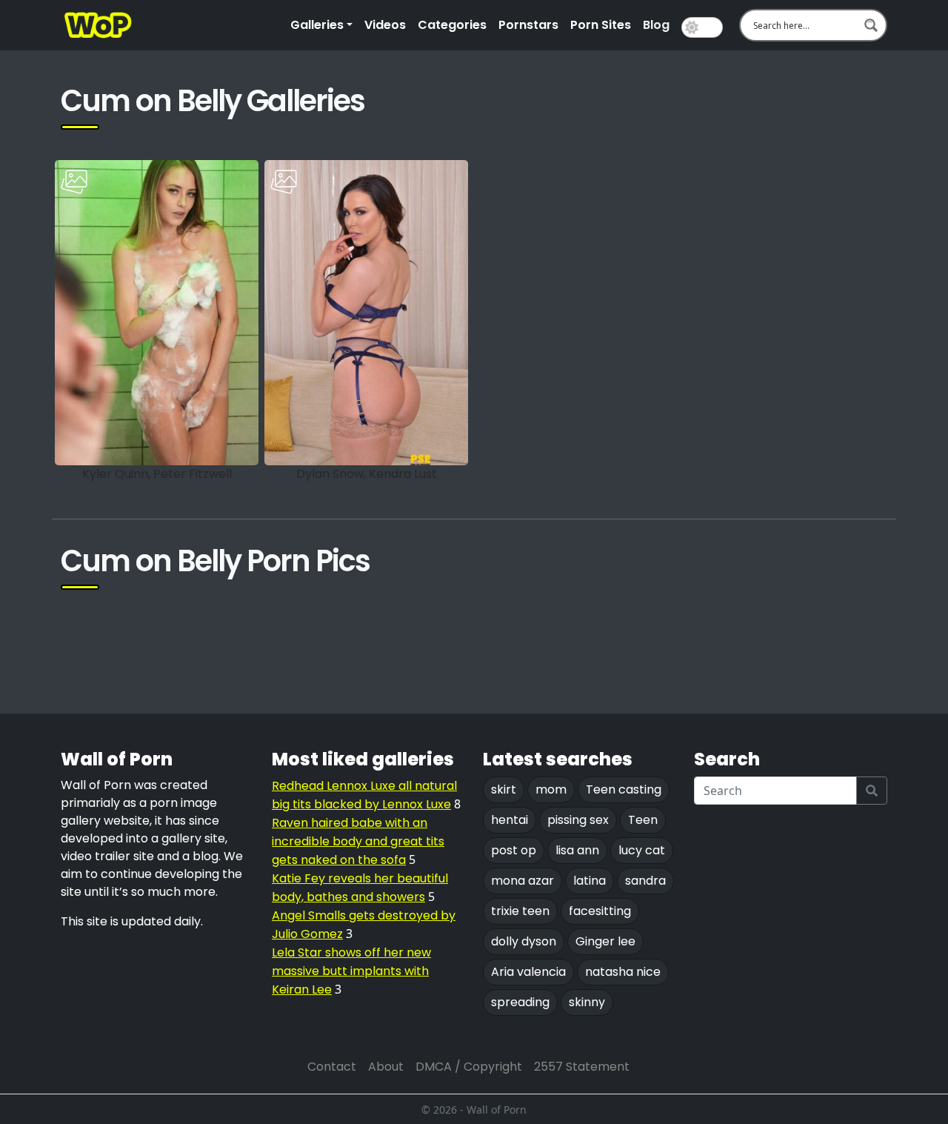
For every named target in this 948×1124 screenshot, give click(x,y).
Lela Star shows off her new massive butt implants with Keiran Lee (351, 971)
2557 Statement (582, 1066)
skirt (503, 789)
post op (513, 850)
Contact (331, 1066)
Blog (656, 24)
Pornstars (528, 24)
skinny (587, 1002)
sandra (645, 880)
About (386, 1066)
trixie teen (520, 911)
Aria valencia (528, 971)
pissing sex (578, 819)
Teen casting (623, 789)
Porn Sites (600, 24)
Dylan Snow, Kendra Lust (366, 473)
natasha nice (623, 971)
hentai (509, 819)
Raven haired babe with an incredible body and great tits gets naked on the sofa (358, 841)
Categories (452, 24)
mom (551, 789)
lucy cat (641, 850)
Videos (385, 24)
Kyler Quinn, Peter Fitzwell (157, 473)
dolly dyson (523, 941)
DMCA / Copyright (468, 1066)
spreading (520, 1002)
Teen (643, 819)
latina (589, 880)
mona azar (522, 880)
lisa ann (577, 850)
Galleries (317, 24)
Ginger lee (605, 941)
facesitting (600, 911)
